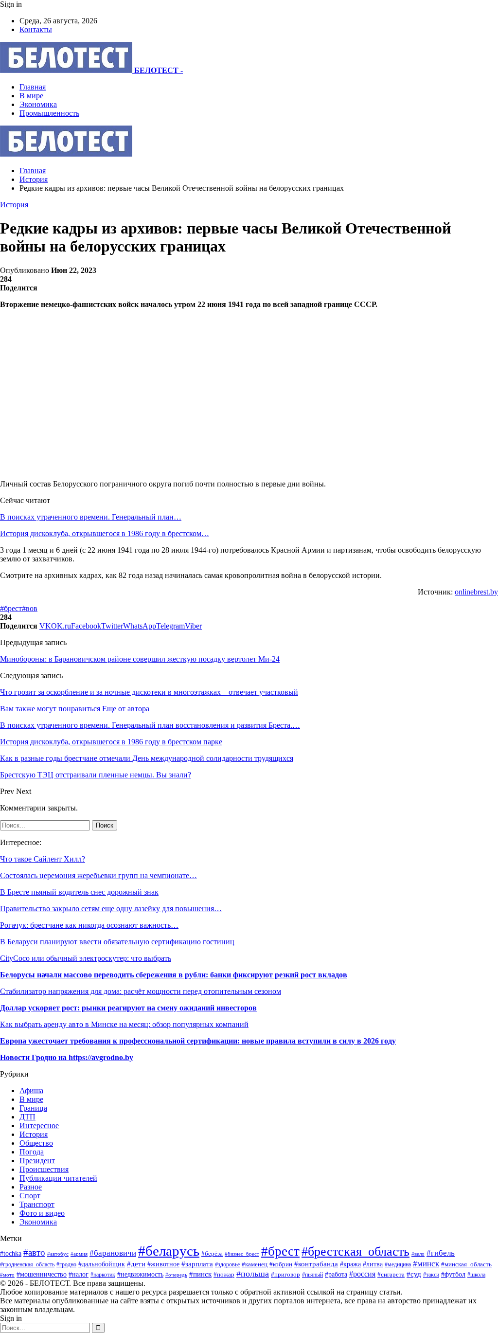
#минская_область (466, 1264)
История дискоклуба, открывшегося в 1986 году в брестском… (104, 533)
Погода (31, 1152)
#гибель (441, 1253)
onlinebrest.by (476, 592)
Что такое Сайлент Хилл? (42, 859)
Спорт (29, 1195)
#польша (252, 1274)
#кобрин (280, 1264)
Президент (37, 1160)
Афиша (31, 1090)
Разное (30, 1187)
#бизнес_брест (242, 1254)
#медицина (398, 1264)
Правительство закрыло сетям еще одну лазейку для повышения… (111, 908)
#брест (11, 608)
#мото (7, 1275)
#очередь (176, 1275)
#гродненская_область (27, 1264)
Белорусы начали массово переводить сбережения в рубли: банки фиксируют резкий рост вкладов (173, 975)
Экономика (38, 104)
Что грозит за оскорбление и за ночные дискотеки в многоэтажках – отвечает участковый (149, 692)
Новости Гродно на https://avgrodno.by (66, 1057)
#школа (476, 1274)
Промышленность (49, 113)
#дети (136, 1264)
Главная (32, 87)
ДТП (27, 1117)
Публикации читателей (58, 1178)
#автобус (58, 1254)
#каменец (254, 1264)
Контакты (35, 29)
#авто (34, 1252)
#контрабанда (316, 1264)
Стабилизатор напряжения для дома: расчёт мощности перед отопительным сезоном (140, 991)
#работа (336, 1274)
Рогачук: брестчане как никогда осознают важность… (89, 925)
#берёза (212, 1253)
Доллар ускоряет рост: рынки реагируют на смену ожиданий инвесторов (128, 1008)
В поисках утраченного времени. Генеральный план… (90, 517)
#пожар (223, 1274)
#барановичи (112, 1253)
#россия (362, 1274)
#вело (418, 1254)
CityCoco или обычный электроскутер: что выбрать (85, 958)
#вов (29, 608)
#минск (426, 1263)
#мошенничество (42, 1274)
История (14, 204)
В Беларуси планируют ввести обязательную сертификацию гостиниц (117, 941)
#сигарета (391, 1274)
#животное (163, 1264)
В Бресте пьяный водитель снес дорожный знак (79, 892)
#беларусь (168, 1251)
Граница (33, 1108)
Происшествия (44, 1169)
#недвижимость (140, 1274)
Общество (36, 1143)
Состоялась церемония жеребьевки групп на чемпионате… (98, 875)
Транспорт (36, 1204)
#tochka (10, 1253)
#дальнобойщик (101, 1264)
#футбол (453, 1274)
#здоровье (227, 1264)
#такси (431, 1275)
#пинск (200, 1274)
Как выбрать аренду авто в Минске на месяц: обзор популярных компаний (124, 1024)
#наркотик (102, 1275)
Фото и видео (42, 1213)
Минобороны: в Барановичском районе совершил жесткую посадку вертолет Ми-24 (140, 659)
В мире (31, 95)
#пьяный (312, 1274)
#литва (373, 1264)
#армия (79, 1254)
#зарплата (197, 1264)
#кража (350, 1264)
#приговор (285, 1274)
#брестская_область (355, 1251)
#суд (414, 1274)
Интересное (39, 1125)
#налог (79, 1274)
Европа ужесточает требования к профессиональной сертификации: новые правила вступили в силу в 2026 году (198, 1041)
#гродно (66, 1264)
